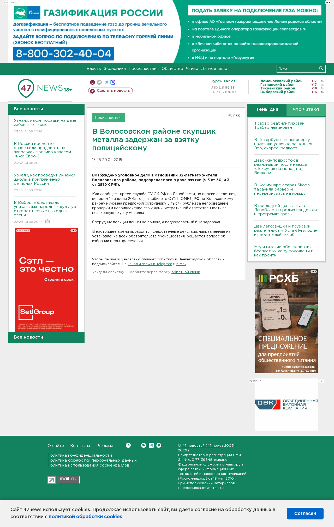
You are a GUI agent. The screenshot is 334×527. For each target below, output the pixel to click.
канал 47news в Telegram (150, 264)
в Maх (181, 264)
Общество (172, 68)
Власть (94, 68)
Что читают (306, 110)
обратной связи (185, 272)
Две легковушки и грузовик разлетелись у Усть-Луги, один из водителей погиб (285, 230)
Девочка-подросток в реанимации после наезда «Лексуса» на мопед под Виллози (280, 167)
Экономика (115, 68)
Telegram (151, 445)
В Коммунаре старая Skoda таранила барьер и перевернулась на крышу (282, 189)
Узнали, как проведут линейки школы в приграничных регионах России (44, 183)
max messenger (112, 82)
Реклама (104, 446)
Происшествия (144, 68)
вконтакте (99, 82)
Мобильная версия (92, 82)
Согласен (305, 513)
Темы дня (267, 110)
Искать (321, 68)
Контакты (80, 446)
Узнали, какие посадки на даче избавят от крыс (45, 126)
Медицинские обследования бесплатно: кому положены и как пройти (283, 251)
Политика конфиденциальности (79, 455)
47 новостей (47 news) (202, 445)
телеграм (106, 82)
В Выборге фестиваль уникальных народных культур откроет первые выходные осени (45, 212)
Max (158, 445)
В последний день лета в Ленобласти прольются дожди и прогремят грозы (285, 210)
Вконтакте (143, 445)
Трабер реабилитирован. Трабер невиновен (279, 125)
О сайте (55, 446)
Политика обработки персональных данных (92, 460)
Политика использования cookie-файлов (88, 465)
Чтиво (192, 68)
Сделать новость (113, 90)
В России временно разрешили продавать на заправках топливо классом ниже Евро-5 (42, 153)
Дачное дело (214, 68)
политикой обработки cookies (85, 517)
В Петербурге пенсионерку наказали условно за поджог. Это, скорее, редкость (284, 144)
